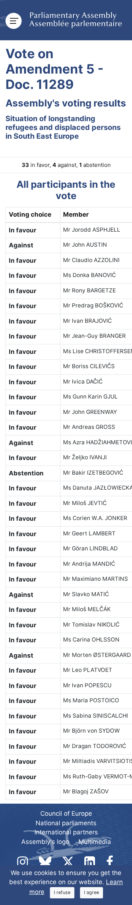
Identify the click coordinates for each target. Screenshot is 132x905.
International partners (66, 832)
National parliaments (66, 823)
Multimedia (94, 841)
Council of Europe (66, 813)
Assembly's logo (45, 841)
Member (76, 214)
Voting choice (30, 214)
